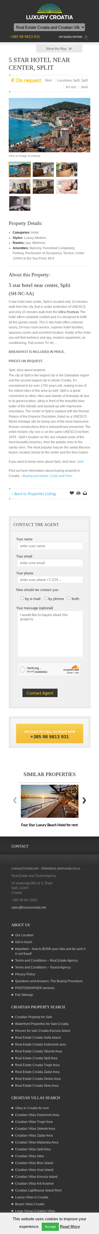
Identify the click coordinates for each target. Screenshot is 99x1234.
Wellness (38, 243)
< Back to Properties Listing (33, 493)
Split (80, 462)
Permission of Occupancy (43, 253)
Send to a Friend (85, 493)
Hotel (35, 232)
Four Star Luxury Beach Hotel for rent (49, 825)
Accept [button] (50, 1227)
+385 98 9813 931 (49, 736)
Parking (18, 253)
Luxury (29, 238)
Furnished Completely (58, 248)
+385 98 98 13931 (24, 900)
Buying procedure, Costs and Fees (47, 476)
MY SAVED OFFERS (73, 36)
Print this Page (78, 493)
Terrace (68, 253)
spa (28, 243)
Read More (70, 1226)
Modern (40, 238)
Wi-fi (51, 258)
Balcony (35, 248)
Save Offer (72, 493)
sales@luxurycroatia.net (28, 907)
